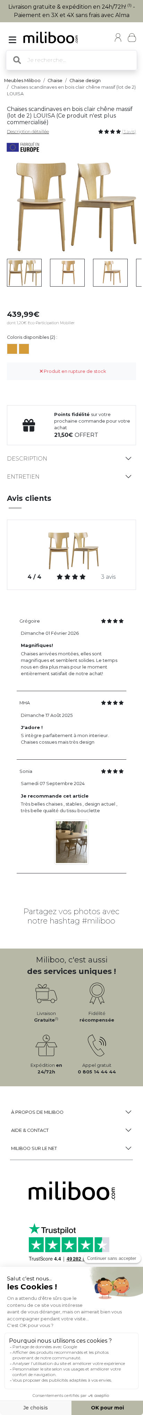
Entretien (23, 476)
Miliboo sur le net (34, 1148)
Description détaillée (28, 131)
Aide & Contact (30, 1130)
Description (27, 458)
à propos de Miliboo (37, 1112)
